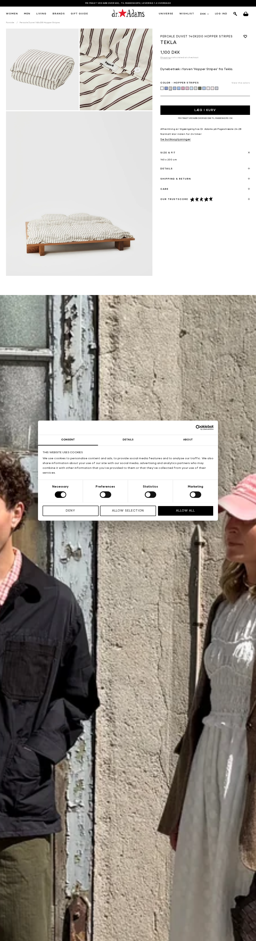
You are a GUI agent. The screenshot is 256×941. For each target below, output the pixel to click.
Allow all (185, 510)
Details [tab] (128, 439)
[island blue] (174, 88)
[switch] (105, 494)
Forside (10, 23)
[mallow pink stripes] (187, 88)
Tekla (168, 42)
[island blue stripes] (178, 88)
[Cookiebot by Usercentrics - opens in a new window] (196, 427)
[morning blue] (191, 88)
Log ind (221, 14)
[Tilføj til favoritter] (245, 36)
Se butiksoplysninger (175, 139)
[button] (12, 14)
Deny (70, 510)
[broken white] (162, 88)
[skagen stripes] (216, 88)
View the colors (241, 83)
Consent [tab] (68, 439)
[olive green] (199, 88)
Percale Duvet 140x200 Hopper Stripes (40, 23)
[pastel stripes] (208, 88)
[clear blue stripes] (166, 88)
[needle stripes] (195, 88)
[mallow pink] (183, 88)
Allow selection (128, 510)
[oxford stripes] (204, 88)
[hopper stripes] (170, 88)
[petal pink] (212, 88)
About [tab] (188, 439)
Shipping (165, 58)
